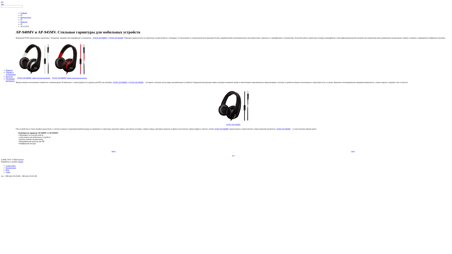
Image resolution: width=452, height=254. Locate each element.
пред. (114, 151)
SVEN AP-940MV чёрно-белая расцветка (33, 78)
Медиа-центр (25, 17)
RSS (7, 170)
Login (8, 172)
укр (2, 4)
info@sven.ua (6, 178)
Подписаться (11, 168)
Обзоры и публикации (11, 73)
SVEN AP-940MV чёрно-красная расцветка (69, 78)
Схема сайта (11, 166)
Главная (23, 13)
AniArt (20, 162)
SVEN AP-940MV (100, 38)
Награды (9, 77)
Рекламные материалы (10, 80)
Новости (9, 70)
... (233, 151)
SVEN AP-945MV (116, 38)
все (233, 156)
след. (353, 151)
